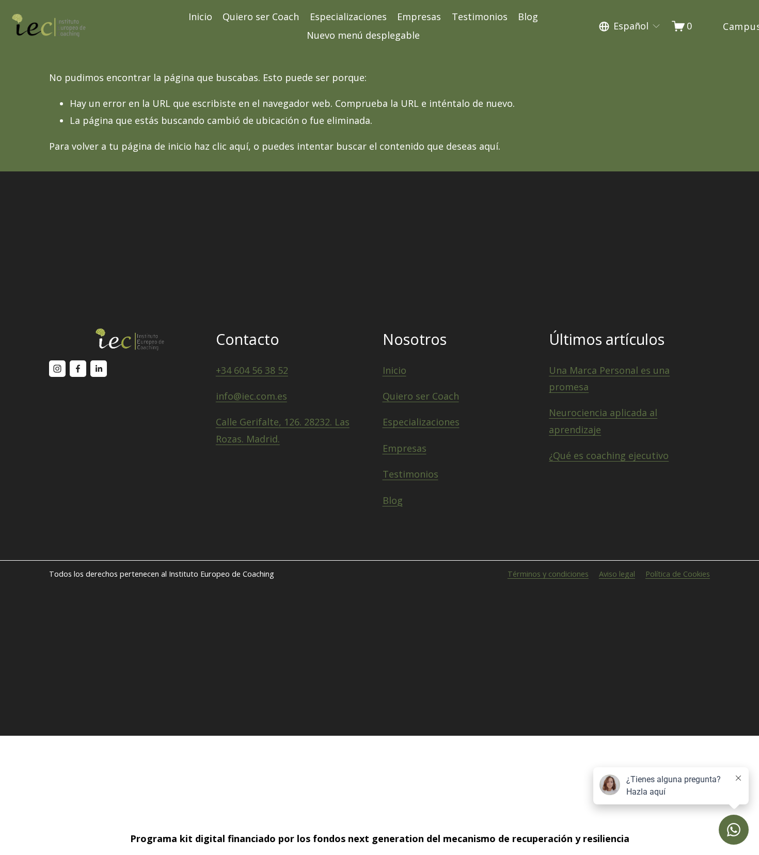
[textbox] (630, 26)
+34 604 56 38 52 (252, 370)
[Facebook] (78, 368)
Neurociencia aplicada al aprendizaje (603, 420)
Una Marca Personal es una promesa (609, 378)
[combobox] (630, 26)
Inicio (200, 16)
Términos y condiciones (548, 574)
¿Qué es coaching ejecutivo (609, 455)
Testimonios (480, 16)
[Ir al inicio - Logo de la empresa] (49, 26)
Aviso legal (617, 574)
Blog (528, 16)
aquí (488, 146)
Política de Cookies (677, 574)
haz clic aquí (221, 146)
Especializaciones (348, 16)
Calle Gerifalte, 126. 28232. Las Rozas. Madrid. (283, 430)
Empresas (419, 16)
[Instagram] (57, 368)
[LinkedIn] (98, 368)
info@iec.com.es (251, 396)
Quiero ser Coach (261, 16)
